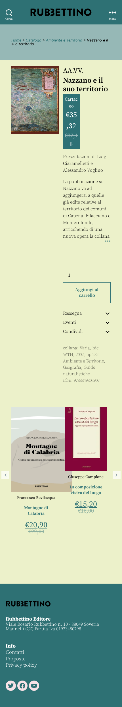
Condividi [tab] (73, 331)
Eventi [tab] (69, 322)
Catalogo (33, 40)
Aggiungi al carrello (86, 292)
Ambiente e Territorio (64, 40)
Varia (85, 348)
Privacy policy (21, 665)
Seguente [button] (117, 475)
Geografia (72, 367)
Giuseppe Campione (82, 477)
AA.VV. (73, 71)
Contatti (15, 652)
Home (16, 40)
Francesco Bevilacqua (33, 497)
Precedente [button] (5, 475)
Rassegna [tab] (72, 313)
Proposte (16, 659)
